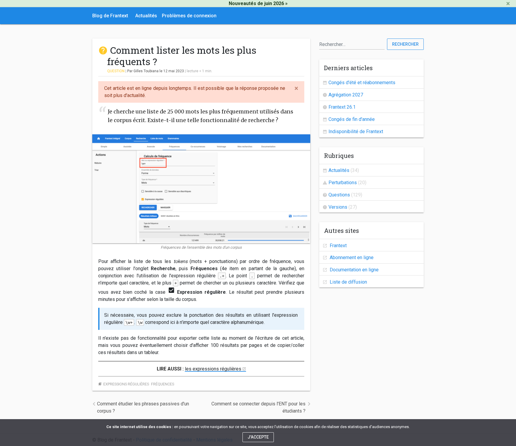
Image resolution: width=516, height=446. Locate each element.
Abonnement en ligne (351, 257)
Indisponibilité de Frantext (355, 131)
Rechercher (405, 44)
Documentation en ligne (353, 270)
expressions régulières (126, 384)
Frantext (337, 245)
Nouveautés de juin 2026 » (258, 3)
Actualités (146, 16)
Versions (337, 207)
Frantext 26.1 (342, 107)
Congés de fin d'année (351, 119)
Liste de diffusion (347, 282)
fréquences (162, 384)
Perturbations (342, 182)
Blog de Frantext (110, 16)
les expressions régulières (213, 369)
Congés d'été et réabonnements (361, 82)
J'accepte (258, 437)
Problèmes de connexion (189, 16)
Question (116, 71)
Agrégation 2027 (345, 95)
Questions (339, 195)
